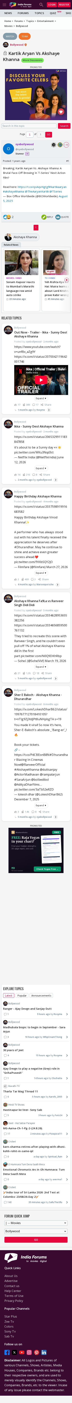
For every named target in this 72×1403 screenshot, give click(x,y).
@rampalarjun (50, 774)
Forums (23, 13)
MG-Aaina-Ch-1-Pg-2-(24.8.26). (23, 1128)
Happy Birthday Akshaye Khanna (37, 496)
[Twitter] (14, 1352)
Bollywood (17, 44)
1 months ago (25, 409)
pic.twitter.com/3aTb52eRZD (34, 789)
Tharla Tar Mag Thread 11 (20, 1091)
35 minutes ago (37, 1202)
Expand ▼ (41, 398)
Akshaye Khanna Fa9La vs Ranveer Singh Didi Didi (39, 603)
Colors (9, 1326)
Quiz (53, 13)
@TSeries (55, 191)
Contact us (11, 1286)
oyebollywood (44, 479)
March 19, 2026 (55, 661)
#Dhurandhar (24, 547)
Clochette (57, 1078)
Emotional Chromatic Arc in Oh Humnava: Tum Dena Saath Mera (34, 1172)
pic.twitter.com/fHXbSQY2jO (33, 562)
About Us (11, 1276)
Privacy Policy (13, 1301)
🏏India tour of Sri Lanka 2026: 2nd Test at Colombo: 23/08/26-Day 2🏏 (31, 1194)
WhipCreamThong (52, 1037)
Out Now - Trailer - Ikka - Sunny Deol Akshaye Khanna (40, 334)
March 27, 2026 (57, 567)
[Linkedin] (44, 1352)
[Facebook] (7, 1352)
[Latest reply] (49, 410)
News (8, 13)
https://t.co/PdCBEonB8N (31, 755)
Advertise (11, 1281)
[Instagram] (29, 1352)
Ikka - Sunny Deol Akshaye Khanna (39, 426)
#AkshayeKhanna (26, 770)
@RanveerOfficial (33, 765)
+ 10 (66, 145)
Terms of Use (13, 1296)
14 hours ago (41, 1078)
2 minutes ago (38, 1133)
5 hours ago (38, 1096)
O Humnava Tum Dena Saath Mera (26, 1164)
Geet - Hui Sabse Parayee (21, 1123)
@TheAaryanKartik (37, 191)
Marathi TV (14, 1086)
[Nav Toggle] (4, 5)
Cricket (12, 1141)
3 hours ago (44, 1115)
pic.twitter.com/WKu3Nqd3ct (34, 452)
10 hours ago (32, 1037)
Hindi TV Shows (16, 1104)
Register (64, 4)
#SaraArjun (22, 780)
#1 (67, 161)
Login (51, 4)
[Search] (41, 5)
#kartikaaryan (57, 187)
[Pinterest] (36, 1352)
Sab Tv (9, 1336)
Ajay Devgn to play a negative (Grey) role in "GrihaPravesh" (31, 1071)
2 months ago (25, 479)
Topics (39, 13)
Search (64, 126)
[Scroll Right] (66, 280)
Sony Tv (10, 1331)
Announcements (41, 995)
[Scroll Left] (5, 280)
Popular (22, 995)
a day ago (39, 1156)
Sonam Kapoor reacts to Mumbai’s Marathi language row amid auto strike (20, 288)
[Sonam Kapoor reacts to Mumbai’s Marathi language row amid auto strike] (21, 262)
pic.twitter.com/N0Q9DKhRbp (41, 656)
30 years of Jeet (13, 1050)
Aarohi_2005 (55, 1096)
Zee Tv (9, 1322)
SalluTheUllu (55, 1202)
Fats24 (58, 1115)
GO (48, 134)
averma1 (57, 1179)
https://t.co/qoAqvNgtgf (33, 187)
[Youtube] (21, 1352)
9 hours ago (43, 1014)
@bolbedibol (40, 780)
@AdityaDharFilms (27, 784)
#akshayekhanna (13, 191)
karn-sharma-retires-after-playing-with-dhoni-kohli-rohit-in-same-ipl (34, 1149)
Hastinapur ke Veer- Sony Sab (22, 1110)
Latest (9, 995)
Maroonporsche (45, 584)
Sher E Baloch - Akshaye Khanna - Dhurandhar (38, 697)
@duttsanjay (48, 770)
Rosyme (41, 409)
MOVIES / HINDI (14, 278)
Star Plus (10, 1316)
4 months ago (25, 584)
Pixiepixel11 (55, 1133)
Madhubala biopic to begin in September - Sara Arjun (34, 1029)
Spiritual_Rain (55, 1156)
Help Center (12, 1291)
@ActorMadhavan (26, 774)
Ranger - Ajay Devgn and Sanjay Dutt (27, 1008)
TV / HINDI (50, 278)
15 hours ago (43, 1055)
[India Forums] (20, 4)
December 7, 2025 (26, 799)
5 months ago (25, 678)
